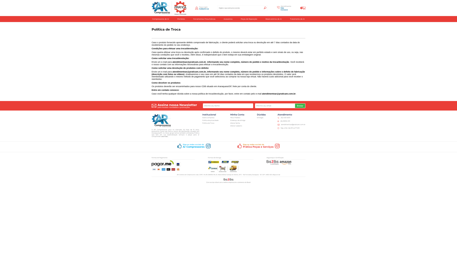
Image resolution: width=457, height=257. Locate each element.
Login (205, 7)
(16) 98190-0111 (285, 121)
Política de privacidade (210, 120)
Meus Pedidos (235, 118)
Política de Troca (208, 123)
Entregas (260, 118)
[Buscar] (265, 8)
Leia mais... (165, 136)
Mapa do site (276, 174)
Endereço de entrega (237, 120)
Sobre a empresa (208, 118)
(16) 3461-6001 (285, 118)
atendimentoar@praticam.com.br (293, 124)
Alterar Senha (235, 123)
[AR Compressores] (161, 8)
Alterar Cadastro (236, 126)
